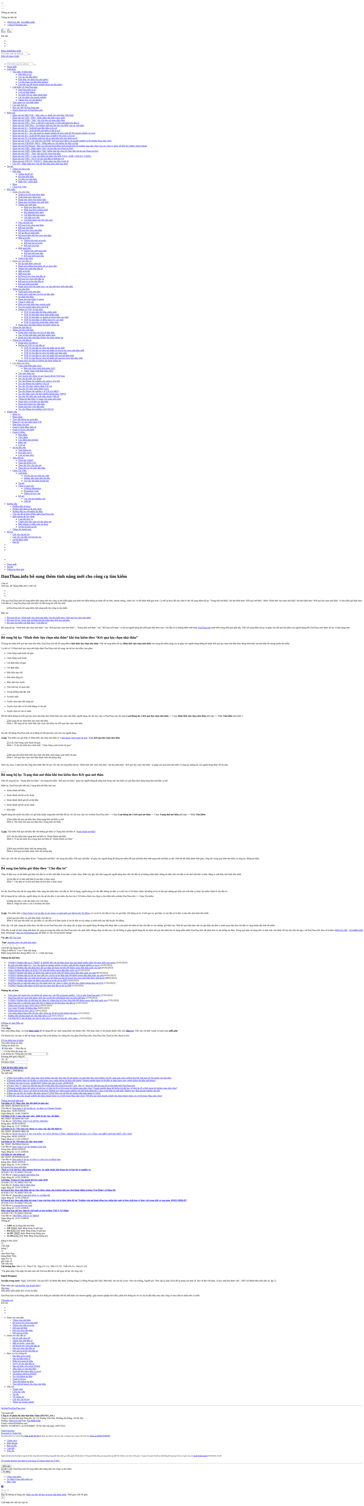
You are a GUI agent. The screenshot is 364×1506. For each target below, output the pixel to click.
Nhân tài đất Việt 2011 (32, 1436)
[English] (10, 30)
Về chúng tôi (18, 1397)
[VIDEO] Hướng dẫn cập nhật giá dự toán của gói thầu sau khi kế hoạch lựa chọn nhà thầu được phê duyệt (56, 978)
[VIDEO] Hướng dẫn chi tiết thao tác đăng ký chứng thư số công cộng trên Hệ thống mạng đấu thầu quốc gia (57, 1000)
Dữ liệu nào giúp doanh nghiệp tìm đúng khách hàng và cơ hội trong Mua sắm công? (124, 1096)
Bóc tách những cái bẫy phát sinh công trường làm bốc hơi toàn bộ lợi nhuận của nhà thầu (130, 1078)
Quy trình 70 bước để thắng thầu (22, 1008)
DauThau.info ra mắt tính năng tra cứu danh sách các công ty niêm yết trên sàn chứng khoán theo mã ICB (55, 983)
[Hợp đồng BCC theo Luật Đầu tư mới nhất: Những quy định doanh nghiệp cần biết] (45, 1090)
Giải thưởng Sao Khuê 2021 (27, 1285)
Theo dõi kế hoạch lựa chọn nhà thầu (29, 1384)
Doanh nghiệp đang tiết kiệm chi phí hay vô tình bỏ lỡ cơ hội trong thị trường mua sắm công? (135, 1088)
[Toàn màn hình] (5, 1490)
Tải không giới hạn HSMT (25, 1374)
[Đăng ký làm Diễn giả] (12, 1023)
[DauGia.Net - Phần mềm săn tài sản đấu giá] (1, 59)
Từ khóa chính (7, 1062)
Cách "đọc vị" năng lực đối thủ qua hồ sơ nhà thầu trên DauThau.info (103, 1085)
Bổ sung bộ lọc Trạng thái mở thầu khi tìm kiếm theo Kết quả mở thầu (38, 620)
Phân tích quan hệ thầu (23, 1361)
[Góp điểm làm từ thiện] (12, 1040)
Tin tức (16, 1394)
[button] (11, 69)
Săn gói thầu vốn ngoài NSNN (26, 1366)
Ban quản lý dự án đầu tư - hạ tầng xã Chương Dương (36, 1108)
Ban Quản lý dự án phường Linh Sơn (29, 1146)
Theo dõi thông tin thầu (23, 1381)
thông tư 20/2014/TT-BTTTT (100, 1436)
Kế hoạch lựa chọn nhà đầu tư (26, 1346)
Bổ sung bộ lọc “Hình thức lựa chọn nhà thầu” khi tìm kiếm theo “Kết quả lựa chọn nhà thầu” (49, 617)
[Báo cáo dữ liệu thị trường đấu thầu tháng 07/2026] (30, 1093)
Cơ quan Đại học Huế (22, 1205)
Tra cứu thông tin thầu (22, 1376)
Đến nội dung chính (10, 56)
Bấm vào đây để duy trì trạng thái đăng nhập (46, 1494)
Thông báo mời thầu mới (12, 1100)
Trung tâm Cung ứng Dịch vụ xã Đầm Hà (31, 1195)
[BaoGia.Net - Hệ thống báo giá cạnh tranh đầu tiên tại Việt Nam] (3, 59)
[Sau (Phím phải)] (5, 1492)
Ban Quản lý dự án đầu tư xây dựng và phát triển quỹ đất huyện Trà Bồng (56, 913)
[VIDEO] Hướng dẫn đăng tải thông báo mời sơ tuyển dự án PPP (37, 980)
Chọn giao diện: (14, 1476)
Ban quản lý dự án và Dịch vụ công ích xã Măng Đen (36, 1159)
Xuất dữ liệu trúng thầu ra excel (27, 1371)
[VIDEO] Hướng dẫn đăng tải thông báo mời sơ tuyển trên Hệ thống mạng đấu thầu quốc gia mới (52, 973)
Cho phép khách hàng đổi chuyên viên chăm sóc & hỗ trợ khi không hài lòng (42, 1013)
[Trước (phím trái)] (2, 1492)
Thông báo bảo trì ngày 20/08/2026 (57, 1083)
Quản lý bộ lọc (19, 1379)
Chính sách (12, 1440)
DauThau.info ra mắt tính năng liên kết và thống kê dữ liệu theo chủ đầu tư (41, 1003)
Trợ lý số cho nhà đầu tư (23, 1363)
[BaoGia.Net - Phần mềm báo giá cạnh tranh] (3, 7)
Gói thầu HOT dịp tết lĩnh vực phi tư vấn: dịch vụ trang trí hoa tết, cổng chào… (43, 1018)
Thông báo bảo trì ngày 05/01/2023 (24, 1005)
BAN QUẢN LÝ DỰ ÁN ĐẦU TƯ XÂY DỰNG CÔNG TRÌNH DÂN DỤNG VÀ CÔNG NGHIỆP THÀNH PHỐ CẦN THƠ (72, 1134)
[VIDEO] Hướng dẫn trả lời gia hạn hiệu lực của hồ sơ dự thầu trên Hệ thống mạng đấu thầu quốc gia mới (56, 975)
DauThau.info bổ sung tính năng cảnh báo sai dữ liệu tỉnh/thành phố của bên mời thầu (46, 998)
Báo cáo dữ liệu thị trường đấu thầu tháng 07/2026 (77, 1093)
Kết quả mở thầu (20, 1328)
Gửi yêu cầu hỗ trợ (21, 1399)
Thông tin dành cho (10, 1045)
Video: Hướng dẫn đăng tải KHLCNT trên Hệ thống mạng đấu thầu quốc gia (42, 970)
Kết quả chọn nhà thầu (23, 1330)
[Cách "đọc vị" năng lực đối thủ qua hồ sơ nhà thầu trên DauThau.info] (39, 1085)
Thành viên (18, 1389)
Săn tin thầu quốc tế (21, 1358)
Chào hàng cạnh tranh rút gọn (73, 738)
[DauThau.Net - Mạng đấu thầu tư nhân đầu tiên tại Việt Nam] (2, 5)
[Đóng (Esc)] (2, 1490)
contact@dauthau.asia (17, 25)
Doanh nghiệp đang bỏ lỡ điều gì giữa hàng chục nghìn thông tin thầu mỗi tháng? (119, 1080)
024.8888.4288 (28, 22)
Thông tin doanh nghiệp (23, 1402)
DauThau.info (204, 627)
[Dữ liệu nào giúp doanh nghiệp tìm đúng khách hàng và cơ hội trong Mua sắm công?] (46, 1096)
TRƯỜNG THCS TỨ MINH (25, 1215)
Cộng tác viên (19, 1392)
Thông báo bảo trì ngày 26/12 (21, 1010)
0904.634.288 (13, 22)
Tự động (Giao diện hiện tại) (20, 1479)
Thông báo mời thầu (22, 1320)
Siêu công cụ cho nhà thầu (24, 1369)
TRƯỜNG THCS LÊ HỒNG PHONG (30, 1121)
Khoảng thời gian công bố (13, 1056)
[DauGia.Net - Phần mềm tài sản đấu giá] (3, 5)
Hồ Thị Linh (15, 937)
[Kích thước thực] (8, 1490)
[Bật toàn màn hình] (2, 1487)
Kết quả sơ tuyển (20, 1333)
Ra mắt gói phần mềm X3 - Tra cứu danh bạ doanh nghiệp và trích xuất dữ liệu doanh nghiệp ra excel (54, 965)
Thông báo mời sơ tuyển (23, 1325)
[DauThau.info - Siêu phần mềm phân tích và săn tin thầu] (1, 5)
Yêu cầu (10, 1451)
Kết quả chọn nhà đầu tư (24, 1348)
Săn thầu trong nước (22, 1356)
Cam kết (10, 1448)
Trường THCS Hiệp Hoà (23, 1185)
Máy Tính (11, 1482)
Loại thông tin (7, 1054)
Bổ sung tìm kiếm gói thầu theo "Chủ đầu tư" (27, 623)
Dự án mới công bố (21, 1338)
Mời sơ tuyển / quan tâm (23, 1343)
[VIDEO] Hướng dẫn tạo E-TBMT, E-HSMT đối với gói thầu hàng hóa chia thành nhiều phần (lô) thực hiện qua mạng (61, 962)
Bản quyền (12, 1446)
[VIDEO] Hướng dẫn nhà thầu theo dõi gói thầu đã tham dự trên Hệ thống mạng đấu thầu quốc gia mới (54, 968)
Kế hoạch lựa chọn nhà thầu (13, 1167)
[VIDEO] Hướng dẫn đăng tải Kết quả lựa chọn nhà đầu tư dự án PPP (39, 985)
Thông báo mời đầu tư (23, 1340)
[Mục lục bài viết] (2, 634)
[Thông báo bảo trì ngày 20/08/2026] (24, 1083)
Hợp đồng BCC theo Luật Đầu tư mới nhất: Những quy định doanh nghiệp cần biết (122, 1090)
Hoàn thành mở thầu (86, 831)
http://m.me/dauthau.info (27, 933)
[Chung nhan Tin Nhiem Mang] (7, 1300)
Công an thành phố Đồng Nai (25, 1175)
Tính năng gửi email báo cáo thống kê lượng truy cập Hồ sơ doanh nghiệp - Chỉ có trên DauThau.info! (54, 995)
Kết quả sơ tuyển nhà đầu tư (25, 1351)
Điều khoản (12, 1443)
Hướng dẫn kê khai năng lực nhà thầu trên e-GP (29, 1016)
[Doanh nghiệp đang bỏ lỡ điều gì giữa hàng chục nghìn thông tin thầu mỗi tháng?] (44, 1080)
